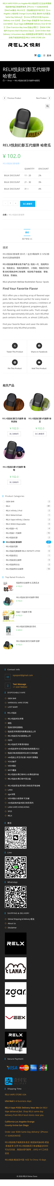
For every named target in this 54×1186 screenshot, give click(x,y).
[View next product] (49, 98)
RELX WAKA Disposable (16, 524)
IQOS (10, 740)
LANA (10, 789)
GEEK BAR (10, 501)
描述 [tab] (27, 232)
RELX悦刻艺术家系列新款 (18, 744)
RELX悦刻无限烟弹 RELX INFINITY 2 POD (23, 551)
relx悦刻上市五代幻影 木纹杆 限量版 (23, 757)
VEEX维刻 (12, 765)
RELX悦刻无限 (12, 546)
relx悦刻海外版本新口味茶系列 (20, 802)
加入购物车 (27, 204)
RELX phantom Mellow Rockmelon (19, 281)
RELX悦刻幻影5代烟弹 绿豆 (40, 420)
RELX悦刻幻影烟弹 (11, 163)
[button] (47, 106)
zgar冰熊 (11, 794)
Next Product (41, 98)
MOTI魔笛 (12, 770)
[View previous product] (5, 98)
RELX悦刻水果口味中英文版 (19, 778)
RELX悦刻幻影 (12, 537)
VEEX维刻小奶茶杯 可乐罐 (18, 798)
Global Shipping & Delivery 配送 (21, 919)
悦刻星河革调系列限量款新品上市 (22, 731)
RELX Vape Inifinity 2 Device (18, 519)
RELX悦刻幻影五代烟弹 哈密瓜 (27, 80)
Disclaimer (12, 927)
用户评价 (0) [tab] (27, 239)
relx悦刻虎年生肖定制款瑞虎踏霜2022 (23, 748)
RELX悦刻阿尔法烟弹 (14, 569)
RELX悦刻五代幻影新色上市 (19, 736)
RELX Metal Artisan (14, 515)
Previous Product (14, 98)
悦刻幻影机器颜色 (15, 727)
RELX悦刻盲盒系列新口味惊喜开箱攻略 (24, 785)
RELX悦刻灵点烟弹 (13, 560)
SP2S (10, 811)
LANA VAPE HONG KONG (18, 807)
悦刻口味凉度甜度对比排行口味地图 (23, 753)
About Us (12, 923)
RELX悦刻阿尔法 (13, 564)
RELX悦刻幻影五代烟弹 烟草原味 (14, 420)
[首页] (4, 80)
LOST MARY (13, 707)
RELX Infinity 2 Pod (14, 510)
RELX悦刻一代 (12, 528)
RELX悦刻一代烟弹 (13, 533)
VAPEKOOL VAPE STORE (18, 702)
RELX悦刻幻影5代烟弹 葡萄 (14, 468)
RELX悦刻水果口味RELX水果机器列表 (23, 774)
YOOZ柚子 (12, 761)
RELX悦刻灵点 (12, 555)
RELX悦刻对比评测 (15, 718)
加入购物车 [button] (14, 434)
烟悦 (10, 723)
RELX (8, 506)
